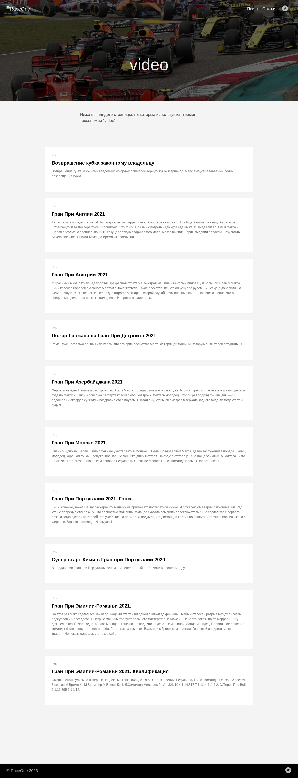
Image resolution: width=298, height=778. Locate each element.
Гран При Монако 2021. (79, 442)
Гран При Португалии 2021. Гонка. (93, 498)
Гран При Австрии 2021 (80, 274)
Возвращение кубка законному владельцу (103, 163)
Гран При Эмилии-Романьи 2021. (91, 606)
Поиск (252, 8)
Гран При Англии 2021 (78, 214)
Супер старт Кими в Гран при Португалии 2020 (108, 559)
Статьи (268, 8)
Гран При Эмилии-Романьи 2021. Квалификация (110, 671)
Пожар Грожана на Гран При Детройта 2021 (104, 335)
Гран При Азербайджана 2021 (87, 382)
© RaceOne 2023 (22, 770)
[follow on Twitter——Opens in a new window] (286, 8)
